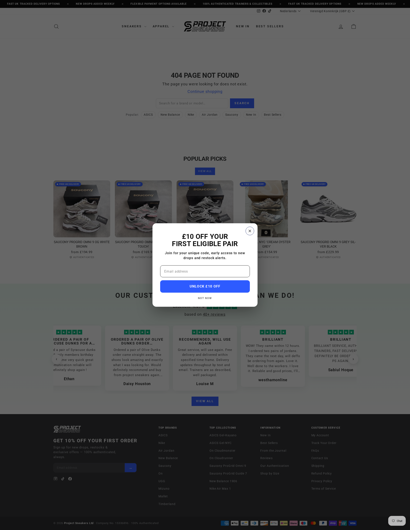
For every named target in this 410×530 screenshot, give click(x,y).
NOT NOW (205, 298)
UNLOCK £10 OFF (205, 286)
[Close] (250, 231)
